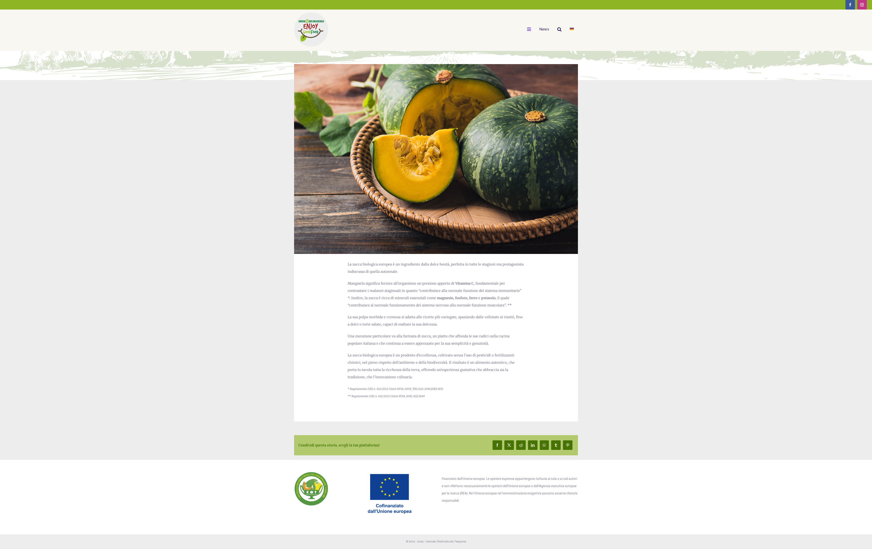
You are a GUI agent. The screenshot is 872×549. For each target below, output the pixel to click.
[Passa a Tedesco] (572, 29)
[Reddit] (521, 445)
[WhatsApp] (544, 445)
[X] (509, 445)
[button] (559, 29)
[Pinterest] (568, 445)
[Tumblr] (556, 445)
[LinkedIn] (533, 445)
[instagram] (862, 5)
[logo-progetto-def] (311, 14)
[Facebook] (497, 445)
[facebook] (850, 5)
